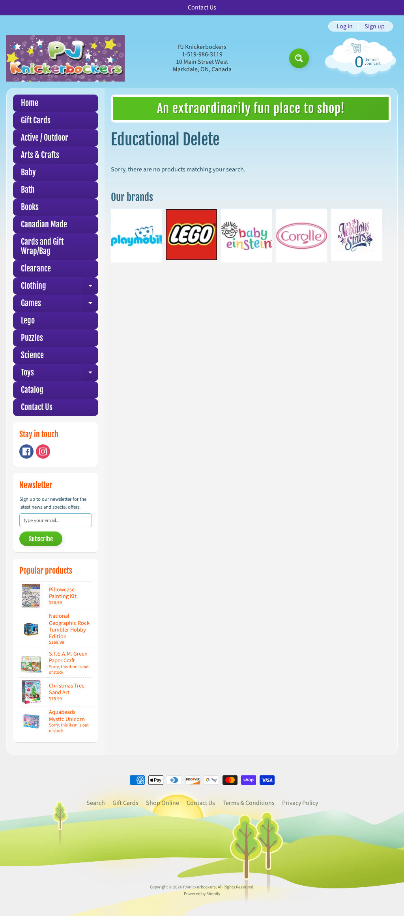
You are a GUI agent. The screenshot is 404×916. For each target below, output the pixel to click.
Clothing (59, 288)
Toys (59, 374)
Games (59, 305)
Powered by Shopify (202, 894)
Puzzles (32, 338)
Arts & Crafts (40, 155)
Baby (28, 172)
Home (29, 103)
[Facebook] (26, 451)
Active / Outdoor (44, 138)
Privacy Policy (300, 803)
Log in (345, 26)
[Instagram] (43, 451)
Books (30, 207)
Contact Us (36, 407)
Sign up (375, 26)
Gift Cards (35, 120)
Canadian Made (44, 224)
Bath (28, 190)
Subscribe (41, 539)
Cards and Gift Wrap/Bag (42, 246)
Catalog (32, 390)
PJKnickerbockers (199, 887)
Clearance (36, 268)
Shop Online (162, 803)
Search (95, 803)
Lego (28, 320)
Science (32, 355)
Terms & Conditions (249, 803)
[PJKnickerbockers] (65, 58)
